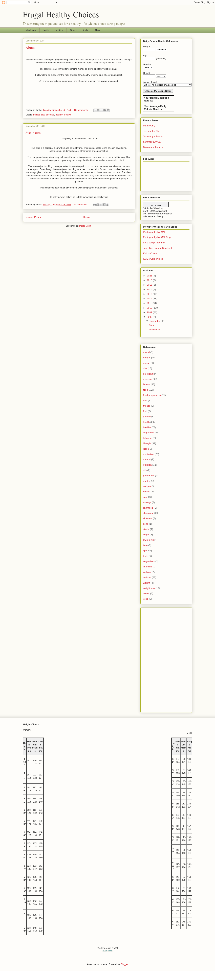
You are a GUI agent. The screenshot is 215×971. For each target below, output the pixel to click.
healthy (59, 114)
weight (146, 582)
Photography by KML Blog (157, 237)
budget (36, 114)
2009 (150, 312)
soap (145, 523)
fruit (145, 411)
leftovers (147, 438)
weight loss (149, 588)
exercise (50, 114)
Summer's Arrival (152, 141)
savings (147, 502)
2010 (150, 307)
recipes (147, 486)
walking (147, 572)
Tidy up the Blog (151, 131)
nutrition (59, 30)
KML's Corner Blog (153, 258)
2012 (150, 298)
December (155, 321)
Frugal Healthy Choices (61, 14)
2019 (150, 280)
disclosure (31, 30)
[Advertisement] (166, 659)
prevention (148, 475)
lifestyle (67, 114)
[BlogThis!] (98, 110)
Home (86, 217)
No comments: (81, 110)
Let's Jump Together (154, 242)
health (46, 30)
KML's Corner (150, 253)
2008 (150, 317)
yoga (145, 598)
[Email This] (95, 110)
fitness (73, 30)
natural (146, 459)
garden (147, 416)
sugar (146, 534)
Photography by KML (154, 232)
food (145, 389)
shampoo (148, 507)
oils (145, 470)
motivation (148, 454)
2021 (150, 275)
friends (146, 405)
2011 (150, 303)
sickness (147, 518)
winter (146, 593)
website (147, 577)
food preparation (152, 395)
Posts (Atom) (85, 226)
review (146, 491)
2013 (150, 294)
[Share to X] (101, 110)
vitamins (147, 566)
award (146, 352)
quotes (146, 481)
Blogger (124, 964)
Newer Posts (33, 217)
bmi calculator (156, 205)
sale (145, 497)
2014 (150, 289)
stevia (146, 529)
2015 (150, 284)
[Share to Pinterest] (108, 110)
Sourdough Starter (153, 136)
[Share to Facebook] (104, 110)
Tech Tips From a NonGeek (157, 248)
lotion (146, 448)
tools (85, 30)
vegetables (149, 561)
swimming (148, 539)
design (146, 363)
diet (43, 114)
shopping (148, 513)
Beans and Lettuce (153, 147)
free (145, 400)
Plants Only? (150, 125)
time (145, 545)
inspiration (148, 432)
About (97, 30)
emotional (148, 373)
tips (145, 550)
